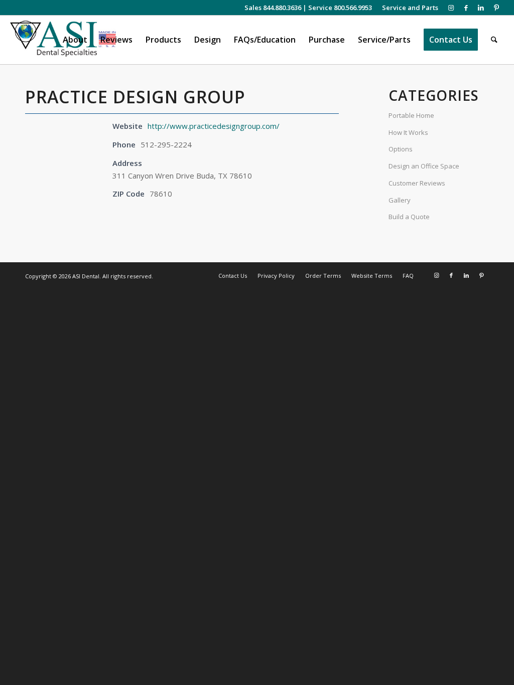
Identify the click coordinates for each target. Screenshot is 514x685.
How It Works (408, 132)
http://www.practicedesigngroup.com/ (214, 126)
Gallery (400, 200)
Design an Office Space (424, 165)
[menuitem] (407, 7)
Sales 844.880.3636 (272, 7)
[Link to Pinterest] (496, 7)
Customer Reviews (417, 183)
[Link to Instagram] (451, 7)
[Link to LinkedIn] (481, 7)
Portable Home (411, 115)
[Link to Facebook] (466, 7)
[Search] (494, 40)
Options (401, 148)
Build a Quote (409, 216)
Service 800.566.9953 (340, 7)
